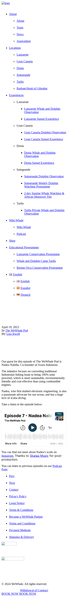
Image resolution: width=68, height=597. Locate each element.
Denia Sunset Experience (39, 162)
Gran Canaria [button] (25, 125)
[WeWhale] (34, 5)
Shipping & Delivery (21, 537)
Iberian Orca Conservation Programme (40, 267)
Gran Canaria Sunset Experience (43, 139)
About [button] (13, 14)
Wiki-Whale (24, 227)
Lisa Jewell (13, 333)
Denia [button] (20, 146)
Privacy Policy (17, 496)
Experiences (16, 95)
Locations (15, 47)
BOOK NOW (10, 593)
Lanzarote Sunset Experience (41, 118)
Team (20, 27)
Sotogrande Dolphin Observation (44, 176)
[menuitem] (37, 27)
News (20, 34)
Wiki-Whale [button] (16, 220)
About (20, 20)
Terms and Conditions (22, 523)
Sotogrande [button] (23, 169)
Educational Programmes (24, 247)
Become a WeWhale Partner (26, 516)
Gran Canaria (25, 61)
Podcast (21, 233)
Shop (12, 240)
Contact (13, 489)
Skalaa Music (39, 456)
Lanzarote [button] (23, 102)
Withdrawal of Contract (34, 590)
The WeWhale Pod (16, 330)
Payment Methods (20, 530)
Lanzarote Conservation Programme (38, 254)
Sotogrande (23, 74)
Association (24, 41)
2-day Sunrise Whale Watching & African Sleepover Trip (44, 195)
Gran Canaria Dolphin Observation (45, 132)
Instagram (7, 455)
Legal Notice (17, 503)
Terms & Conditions (21, 509)
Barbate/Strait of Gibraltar (32, 88)
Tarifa (20, 81)
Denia (20, 68)
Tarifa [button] (20, 203)
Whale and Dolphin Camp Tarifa (36, 261)
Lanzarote (23, 54)
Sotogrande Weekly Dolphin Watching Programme (41, 185)
